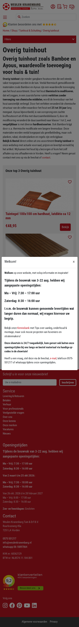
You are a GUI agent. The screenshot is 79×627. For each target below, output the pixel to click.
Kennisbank (23, 328)
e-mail (53, 358)
